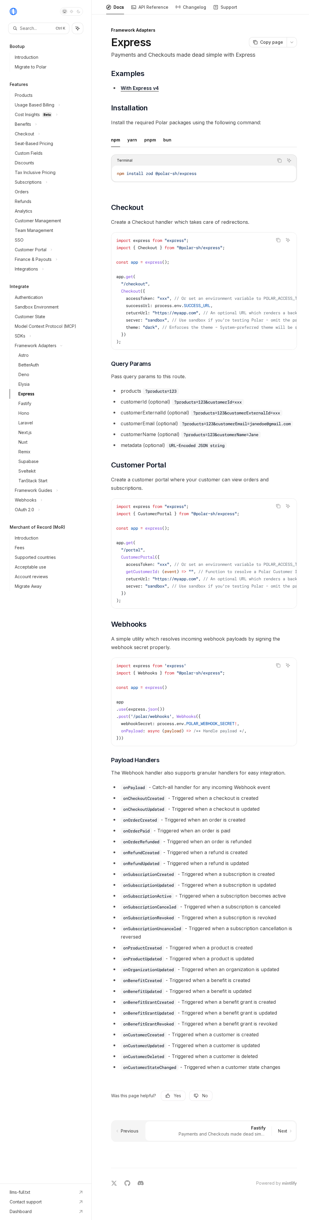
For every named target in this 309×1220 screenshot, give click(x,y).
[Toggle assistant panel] (77, 28)
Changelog (194, 7)
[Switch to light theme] (71, 11)
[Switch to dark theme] (78, 11)
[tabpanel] (204, 173)
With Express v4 (140, 88)
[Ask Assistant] (289, 160)
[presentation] (204, 291)
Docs (118, 7)
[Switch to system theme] (65, 11)
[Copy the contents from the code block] (279, 160)
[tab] (115, 140)
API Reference (153, 7)
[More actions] (292, 42)
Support (229, 7)
